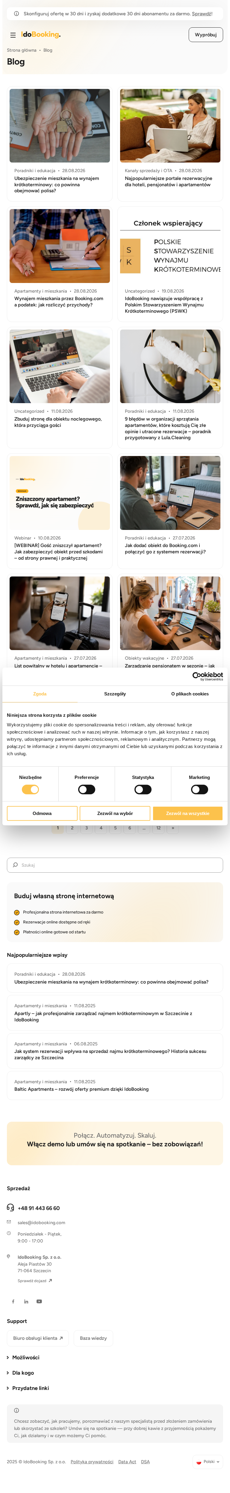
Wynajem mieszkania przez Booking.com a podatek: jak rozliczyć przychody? (58, 302)
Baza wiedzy (93, 1338)
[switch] (86, 789)
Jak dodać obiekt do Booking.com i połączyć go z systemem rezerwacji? (165, 549)
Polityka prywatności (92, 1461)
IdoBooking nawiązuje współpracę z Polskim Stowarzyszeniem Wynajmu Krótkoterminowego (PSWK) (164, 305)
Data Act (127, 1461)
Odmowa (42, 813)
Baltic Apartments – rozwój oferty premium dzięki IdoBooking (81, 1089)
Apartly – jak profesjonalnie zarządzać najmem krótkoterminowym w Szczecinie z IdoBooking (103, 1017)
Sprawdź (201, 14)
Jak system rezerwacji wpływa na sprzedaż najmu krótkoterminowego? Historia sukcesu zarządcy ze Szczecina (110, 1054)
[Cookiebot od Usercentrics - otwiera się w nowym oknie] (197, 676)
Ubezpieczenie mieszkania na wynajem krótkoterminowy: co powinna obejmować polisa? (56, 184)
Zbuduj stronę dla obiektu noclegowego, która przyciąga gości (58, 422)
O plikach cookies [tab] (190, 693)
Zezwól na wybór (115, 813)
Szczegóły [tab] (115, 693)
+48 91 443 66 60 (39, 1208)
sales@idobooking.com (41, 1222)
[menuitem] (207, 1462)
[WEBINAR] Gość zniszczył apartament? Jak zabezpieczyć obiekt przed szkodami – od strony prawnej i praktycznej (58, 552)
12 (158, 828)
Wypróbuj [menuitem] (206, 35)
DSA (145, 1461)
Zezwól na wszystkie (187, 813)
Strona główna (22, 50)
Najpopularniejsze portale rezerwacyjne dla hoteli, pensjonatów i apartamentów (168, 181)
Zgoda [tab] (40, 693)
